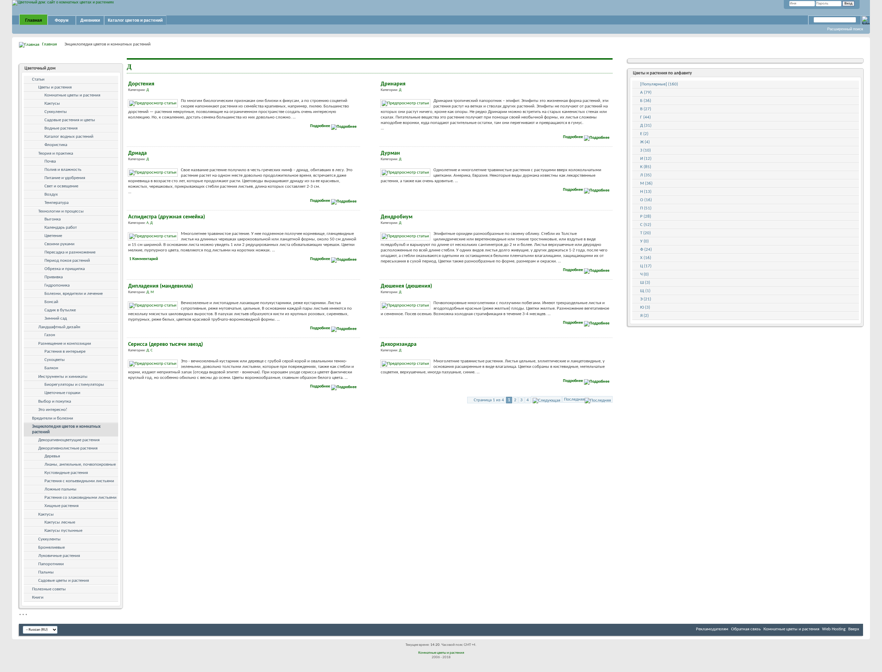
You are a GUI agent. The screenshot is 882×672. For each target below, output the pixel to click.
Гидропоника (57, 285)
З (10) (645, 150)
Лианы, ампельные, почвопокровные (80, 464)
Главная (33, 20)
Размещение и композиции (64, 343)
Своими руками (59, 244)
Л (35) (646, 175)
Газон (49, 335)
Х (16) (645, 258)
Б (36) (645, 101)
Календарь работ (60, 227)
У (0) (644, 241)
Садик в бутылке (60, 310)
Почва (50, 161)
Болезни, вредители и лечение (73, 293)
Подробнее (320, 126)
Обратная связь (746, 629)
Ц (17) (646, 266)
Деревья (52, 456)
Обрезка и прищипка (64, 269)
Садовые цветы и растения (63, 580)
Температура (56, 202)
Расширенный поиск (845, 29)
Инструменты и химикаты (63, 376)
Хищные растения (61, 506)
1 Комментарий (143, 259)
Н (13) (646, 191)
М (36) (646, 183)
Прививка (53, 277)
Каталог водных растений (68, 136)
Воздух (51, 194)
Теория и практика (55, 153)
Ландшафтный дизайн (59, 327)
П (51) (646, 208)
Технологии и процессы (61, 211)
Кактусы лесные (59, 522)
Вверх (853, 629)
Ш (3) (645, 282)
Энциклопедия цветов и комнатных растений (66, 429)
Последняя (574, 399)
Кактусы (52, 103)
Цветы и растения (55, 87)
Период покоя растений (67, 260)
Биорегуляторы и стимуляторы (74, 384)
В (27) (645, 109)
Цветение (53, 236)
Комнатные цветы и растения (72, 95)
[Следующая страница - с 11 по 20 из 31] (546, 399)
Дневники (90, 20)
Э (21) (645, 299)
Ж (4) (645, 142)
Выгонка (52, 219)
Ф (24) (646, 249)
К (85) (645, 167)
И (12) (646, 158)
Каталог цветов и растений (135, 20)
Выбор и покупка (54, 401)
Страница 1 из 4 (489, 400)
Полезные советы (49, 589)
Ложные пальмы (60, 489)
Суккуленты (55, 112)
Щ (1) (645, 291)
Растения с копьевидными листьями (79, 481)
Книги (37, 597)
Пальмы (46, 572)
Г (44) (645, 117)
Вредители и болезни (52, 418)
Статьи (38, 79)
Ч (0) (644, 274)
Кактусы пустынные (63, 530)
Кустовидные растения (66, 473)
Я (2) (644, 315)
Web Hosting (833, 629)
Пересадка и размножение (69, 252)
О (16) (646, 200)
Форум (62, 20)
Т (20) (645, 233)
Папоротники (51, 564)
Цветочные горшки (62, 393)
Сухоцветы (54, 360)
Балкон (51, 368)
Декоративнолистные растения (68, 448)
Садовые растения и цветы (69, 120)
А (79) (646, 92)
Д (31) (646, 125)
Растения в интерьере (64, 351)
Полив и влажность (62, 169)
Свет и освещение (61, 186)
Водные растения (61, 128)
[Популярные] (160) (659, 84)
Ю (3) (645, 307)
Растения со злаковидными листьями (80, 497)
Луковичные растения (59, 556)
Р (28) (645, 216)
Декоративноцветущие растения (69, 440)
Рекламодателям (712, 629)
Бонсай (51, 302)
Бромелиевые (51, 547)
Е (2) (644, 134)
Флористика (55, 145)
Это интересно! (52, 409)
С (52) (645, 225)
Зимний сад (55, 318)
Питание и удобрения (64, 178)
